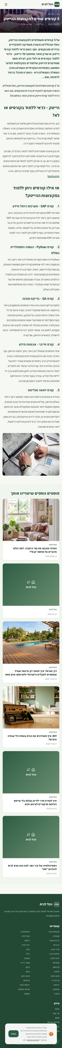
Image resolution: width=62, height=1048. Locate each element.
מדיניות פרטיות (53, 1022)
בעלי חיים (26, 936)
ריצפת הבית (25, 984)
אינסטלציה (25, 931)
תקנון (57, 1017)
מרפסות (56, 967)
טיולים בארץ (54, 953)
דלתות (27, 940)
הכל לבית (51, 14)
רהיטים (56, 984)
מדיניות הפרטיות (33, 1040)
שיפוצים (56, 989)
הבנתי (13, 1033)
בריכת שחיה (54, 940)
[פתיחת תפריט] (6, 4)
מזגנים (27, 958)
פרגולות (26, 980)
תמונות (27, 993)
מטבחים (56, 962)
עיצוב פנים (55, 976)
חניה (28, 949)
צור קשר (55, 1013)
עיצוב (27, 971)
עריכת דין (55, 980)
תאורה (56, 993)
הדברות (56, 945)
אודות (57, 1008)
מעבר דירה (25, 962)
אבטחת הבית (54, 931)
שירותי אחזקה (24, 989)
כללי (28, 953)
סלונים (56, 971)
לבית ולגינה (54, 958)
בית (58, 14)
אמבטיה (56, 936)
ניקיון (28, 967)
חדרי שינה (55, 949)
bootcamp (53, 176)
